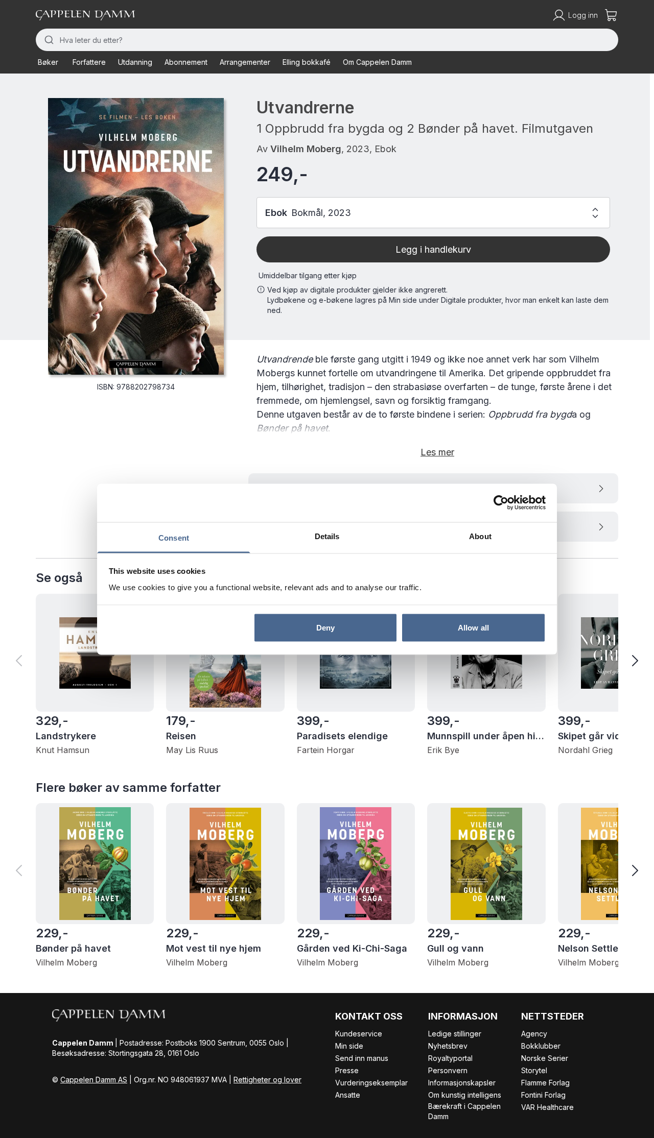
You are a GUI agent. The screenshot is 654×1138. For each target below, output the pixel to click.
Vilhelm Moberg (305, 148)
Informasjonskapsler (462, 1082)
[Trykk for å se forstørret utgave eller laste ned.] (136, 236)
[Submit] (48, 40)
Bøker (48, 62)
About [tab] (480, 535)
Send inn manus (361, 1058)
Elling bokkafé (307, 62)
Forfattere (89, 62)
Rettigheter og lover (267, 1079)
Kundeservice (358, 1033)
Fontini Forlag (543, 1095)
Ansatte (347, 1095)
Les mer (437, 452)
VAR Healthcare (547, 1107)
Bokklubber (540, 1046)
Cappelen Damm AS (93, 1079)
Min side (349, 1046)
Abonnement (186, 62)
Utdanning (135, 62)
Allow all (473, 627)
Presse (347, 1070)
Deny (325, 627)
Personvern (448, 1070)
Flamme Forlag (545, 1082)
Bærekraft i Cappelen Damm (464, 1111)
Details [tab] (327, 535)
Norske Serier (544, 1058)
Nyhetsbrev (448, 1046)
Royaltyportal (450, 1058)
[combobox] (327, 40)
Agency (534, 1033)
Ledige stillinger (454, 1033)
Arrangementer (245, 62)
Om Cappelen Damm (377, 62)
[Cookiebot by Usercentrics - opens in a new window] (501, 503)
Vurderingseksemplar (371, 1082)
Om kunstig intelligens (464, 1095)
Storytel (534, 1070)
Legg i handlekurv (433, 249)
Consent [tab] (173, 537)
